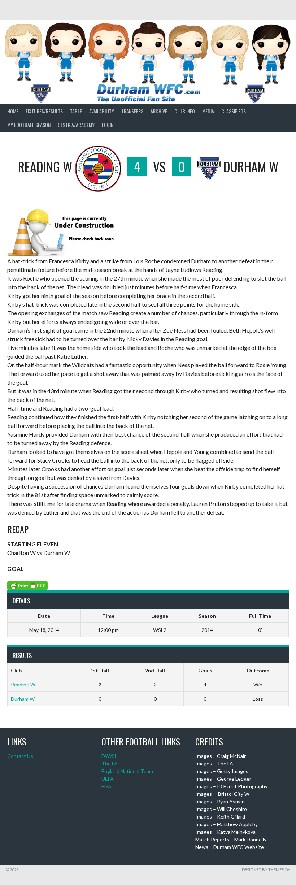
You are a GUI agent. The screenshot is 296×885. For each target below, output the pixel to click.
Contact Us (20, 756)
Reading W (23, 684)
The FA (109, 763)
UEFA (107, 779)
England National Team (127, 771)
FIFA (106, 786)
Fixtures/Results (44, 111)
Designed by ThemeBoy (266, 869)
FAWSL (109, 756)
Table (76, 111)
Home (12, 111)
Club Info (184, 111)
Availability (101, 111)
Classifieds (233, 111)
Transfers (132, 111)
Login (107, 125)
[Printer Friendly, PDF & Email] (27, 585)
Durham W (23, 699)
